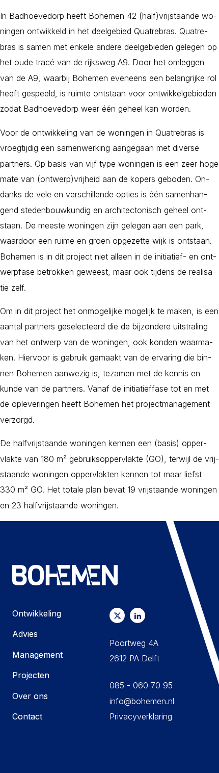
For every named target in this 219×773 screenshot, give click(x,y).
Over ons (30, 696)
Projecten (30, 675)
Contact (27, 716)
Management (37, 655)
